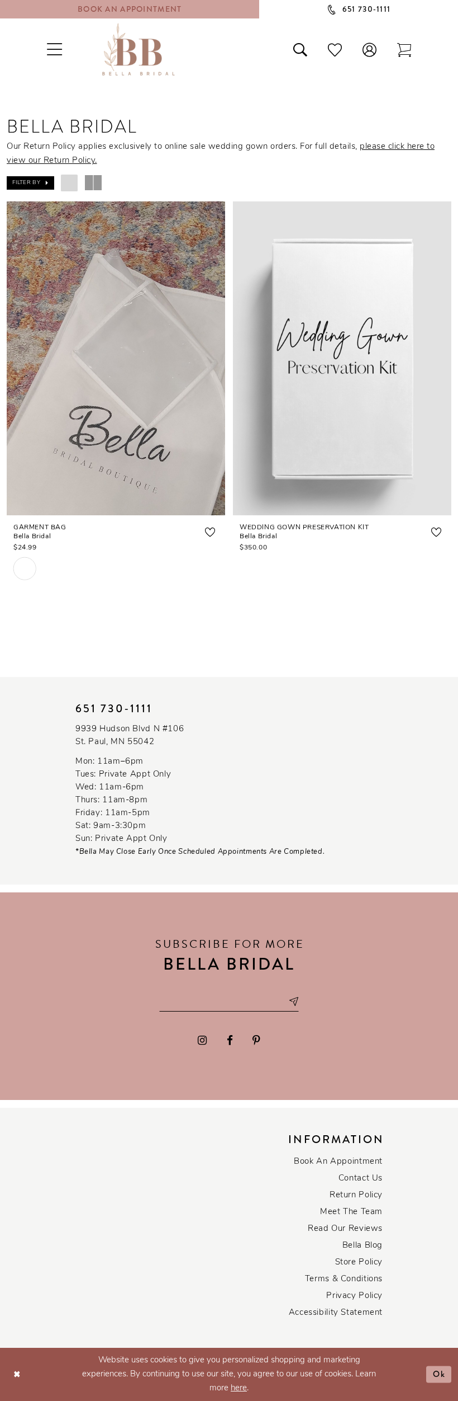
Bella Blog (362, 1246)
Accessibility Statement (336, 1313)
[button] (369, 49)
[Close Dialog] (17, 1374)
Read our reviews (345, 1229)
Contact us (360, 1178)
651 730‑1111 (113, 708)
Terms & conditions (344, 1279)
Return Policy (356, 1195)
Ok (439, 1374)
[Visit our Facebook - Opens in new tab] (229, 1040)
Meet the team (351, 1212)
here (239, 1388)
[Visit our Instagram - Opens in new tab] (202, 1040)
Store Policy (359, 1262)
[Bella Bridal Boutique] (138, 49)
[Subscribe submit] (293, 1002)
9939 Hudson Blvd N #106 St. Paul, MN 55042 (129, 735)
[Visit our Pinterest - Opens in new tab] (256, 1040)
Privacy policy (354, 1296)
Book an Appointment (338, 1162)
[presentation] (116, 358)
